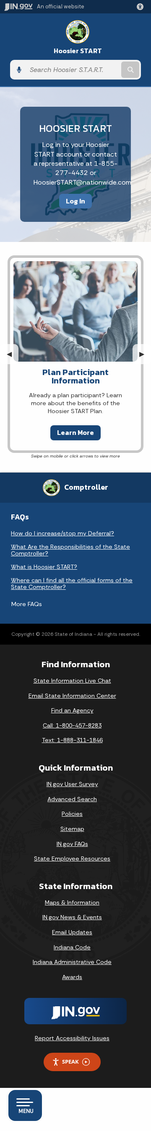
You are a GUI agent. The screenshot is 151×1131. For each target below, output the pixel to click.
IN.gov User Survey (72, 784)
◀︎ (12, 354)
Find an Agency (72, 710)
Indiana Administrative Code (72, 962)
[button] (142, 6)
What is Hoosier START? (44, 567)
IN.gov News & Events (72, 917)
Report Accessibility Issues (72, 1038)
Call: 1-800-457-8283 (72, 725)
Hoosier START (78, 51)
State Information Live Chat (72, 680)
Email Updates (72, 932)
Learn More (75, 432)
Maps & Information (72, 902)
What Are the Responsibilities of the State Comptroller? (70, 550)
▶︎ (145, 354)
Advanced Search (72, 799)
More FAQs (26, 604)
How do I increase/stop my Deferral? (62, 533)
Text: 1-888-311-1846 (72, 740)
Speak (70, 1061)
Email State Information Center (72, 695)
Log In (75, 201)
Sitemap (72, 829)
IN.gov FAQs (72, 844)
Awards (72, 977)
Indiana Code (72, 947)
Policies (72, 813)
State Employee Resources (72, 858)
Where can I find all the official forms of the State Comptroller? (72, 583)
